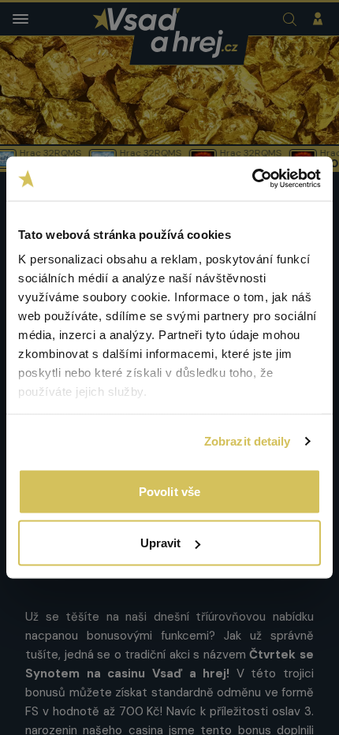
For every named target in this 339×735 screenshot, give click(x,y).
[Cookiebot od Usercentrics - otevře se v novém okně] (252, 179)
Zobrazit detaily (247, 441)
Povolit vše (169, 491)
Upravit (160, 543)
